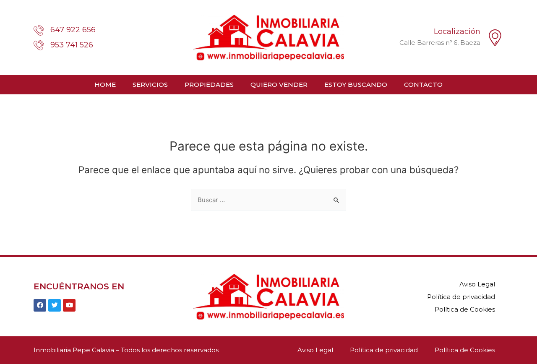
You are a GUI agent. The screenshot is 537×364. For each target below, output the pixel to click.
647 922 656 (73, 29)
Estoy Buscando (355, 84)
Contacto (423, 84)
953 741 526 (71, 44)
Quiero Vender (279, 84)
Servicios (150, 84)
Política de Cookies (465, 309)
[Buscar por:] (268, 200)
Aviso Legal (477, 284)
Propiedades (209, 84)
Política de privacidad (461, 297)
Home (105, 84)
